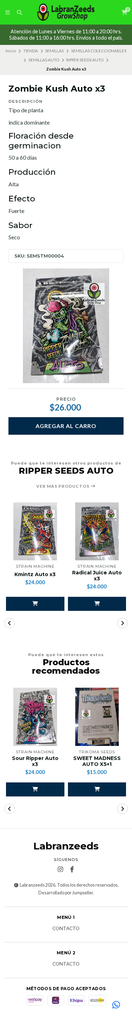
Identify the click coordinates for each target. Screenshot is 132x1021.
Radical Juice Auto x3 (97, 576)
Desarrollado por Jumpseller (65, 892)
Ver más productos (63, 486)
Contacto (66, 928)
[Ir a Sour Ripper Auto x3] (35, 717)
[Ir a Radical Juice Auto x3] (97, 531)
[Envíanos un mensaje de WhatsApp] (116, 1005)
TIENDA (30, 50)
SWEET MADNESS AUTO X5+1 (97, 761)
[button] (35, 604)
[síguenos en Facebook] (72, 869)
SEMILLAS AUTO (44, 60)
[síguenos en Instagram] (60, 869)
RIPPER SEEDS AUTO (84, 60)
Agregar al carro (66, 425)
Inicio (11, 50)
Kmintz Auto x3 (35, 575)
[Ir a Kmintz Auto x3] (35, 531)
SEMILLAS (54, 50)
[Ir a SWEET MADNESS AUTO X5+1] (97, 717)
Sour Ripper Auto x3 (35, 761)
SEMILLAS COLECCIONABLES (98, 50)
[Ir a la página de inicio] (66, 12)
